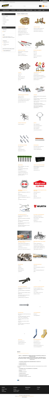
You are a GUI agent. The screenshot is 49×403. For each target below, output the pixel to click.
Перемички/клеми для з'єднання (23, 297)
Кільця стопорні (20, 268)
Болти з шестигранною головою (38, 267)
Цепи (19, 79)
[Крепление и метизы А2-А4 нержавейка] (24, 184)
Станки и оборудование (37, 149)
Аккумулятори (36, 168)
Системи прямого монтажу (22, 247)
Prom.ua (29, 395)
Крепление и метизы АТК (22, 214)
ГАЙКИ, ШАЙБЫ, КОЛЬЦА (37, 249)
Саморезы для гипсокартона (22, 28)
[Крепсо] (5, 7)
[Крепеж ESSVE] (24, 159)
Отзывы (39, 10)
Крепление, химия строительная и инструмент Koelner (24, 241)
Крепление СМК (20, 312)
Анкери (19, 265)
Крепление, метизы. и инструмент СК (39, 241)
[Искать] (40, 6)
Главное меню (4, 391)
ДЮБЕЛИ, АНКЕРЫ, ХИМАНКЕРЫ (38, 247)
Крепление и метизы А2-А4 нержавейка (22, 190)
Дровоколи (20, 339)
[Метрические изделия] (40, 44)
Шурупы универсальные (21, 31)
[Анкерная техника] (40, 21)
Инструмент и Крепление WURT (39, 214)
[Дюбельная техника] (24, 44)
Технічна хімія (36, 218)
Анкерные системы (36, 293)
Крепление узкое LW (37, 342)
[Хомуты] (40, 117)
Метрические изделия (37, 50)
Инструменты (20, 146)
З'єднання (19, 246)
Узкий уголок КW (20, 96)
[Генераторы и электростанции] (40, 159)
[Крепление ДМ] (24, 258)
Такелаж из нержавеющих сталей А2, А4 (24, 192)
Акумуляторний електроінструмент (23, 243)
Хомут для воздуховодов (37, 125)
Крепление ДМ (20, 264)
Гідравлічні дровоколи (21, 342)
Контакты (13, 10)
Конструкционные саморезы (22, 32)
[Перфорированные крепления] (24, 89)
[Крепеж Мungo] (40, 139)
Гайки (34, 54)
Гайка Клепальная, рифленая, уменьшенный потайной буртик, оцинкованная (38, 106)
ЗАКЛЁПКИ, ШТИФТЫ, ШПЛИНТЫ (38, 246)
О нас (35, 10)
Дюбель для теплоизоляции (22, 55)
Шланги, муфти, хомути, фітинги (38, 217)
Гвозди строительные (22, 122)
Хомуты (35, 122)
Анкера (35, 265)
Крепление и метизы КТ (38, 264)
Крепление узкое (20, 97)
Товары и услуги (6, 10)
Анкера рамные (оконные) (37, 29)
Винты (34, 51)
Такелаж (19, 72)
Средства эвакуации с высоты (38, 289)
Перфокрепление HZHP (37, 339)
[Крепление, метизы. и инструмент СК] (40, 235)
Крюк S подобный (20, 78)
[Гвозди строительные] (24, 117)
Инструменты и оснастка (21, 199)
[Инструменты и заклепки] (24, 139)
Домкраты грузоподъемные (38, 78)
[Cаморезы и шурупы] (24, 21)
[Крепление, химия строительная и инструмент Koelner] (24, 235)
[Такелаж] (24, 66)
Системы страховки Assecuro (39, 286)
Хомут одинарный (36, 124)
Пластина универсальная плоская (23, 100)
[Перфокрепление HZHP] (40, 333)
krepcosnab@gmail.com (7, 50)
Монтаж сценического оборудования (39, 76)
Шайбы (35, 57)
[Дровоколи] (24, 333)
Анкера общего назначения (38, 31)
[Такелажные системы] (40, 66)
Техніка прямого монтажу (37, 221)
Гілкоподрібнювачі (37, 312)
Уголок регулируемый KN (37, 346)
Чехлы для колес (36, 170)
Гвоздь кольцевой (20, 124)
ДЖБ (34, 271)
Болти (34, 193)
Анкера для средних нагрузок (38, 28)
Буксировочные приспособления (38, 75)
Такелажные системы (37, 72)
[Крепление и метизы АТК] (24, 208)
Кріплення (35, 220)
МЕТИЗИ (19, 194)
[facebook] (17, 380)
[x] (18, 380)
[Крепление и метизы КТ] (40, 258)
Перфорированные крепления (23, 94)
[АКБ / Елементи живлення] (24, 280)
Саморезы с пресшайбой (22, 29)
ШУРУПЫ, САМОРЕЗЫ (37, 243)
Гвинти (35, 196)
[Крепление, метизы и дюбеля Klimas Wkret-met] (40, 184)
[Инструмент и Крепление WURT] (40, 208)
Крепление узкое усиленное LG (38, 345)
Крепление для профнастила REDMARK (24, 218)
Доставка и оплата (20, 10)
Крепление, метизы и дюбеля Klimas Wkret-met (40, 190)
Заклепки (35, 94)
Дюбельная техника (21, 50)
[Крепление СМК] (24, 306)
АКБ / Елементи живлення (22, 286)
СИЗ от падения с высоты (37, 292)
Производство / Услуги (21, 150)
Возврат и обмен (29, 10)
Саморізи (19, 271)
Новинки (3, 390)
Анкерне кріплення (36, 192)
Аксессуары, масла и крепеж (38, 146)
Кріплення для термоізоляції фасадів (23, 249)
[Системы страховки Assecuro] (40, 280)
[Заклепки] (40, 89)
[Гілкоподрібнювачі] (40, 306)
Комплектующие (36, 79)
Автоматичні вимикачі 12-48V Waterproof (24, 290)
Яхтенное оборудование (21, 195)
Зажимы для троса (21, 76)
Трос (19, 75)
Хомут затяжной (36, 128)
